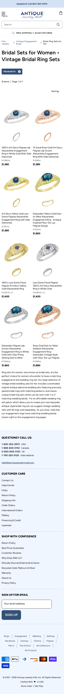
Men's (11, 645)
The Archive (25, 645)
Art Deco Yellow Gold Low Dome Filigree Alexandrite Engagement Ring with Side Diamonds (16, 218)
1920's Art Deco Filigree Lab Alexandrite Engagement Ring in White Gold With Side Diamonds (16, 152)
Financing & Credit (11, 520)
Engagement (21, 636)
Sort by (55, 91)
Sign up (11, 615)
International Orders (12, 510)
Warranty (6, 573)
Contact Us (7, 480)
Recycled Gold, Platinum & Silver (18, 568)
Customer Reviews (11, 553)
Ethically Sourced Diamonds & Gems (20, 563)
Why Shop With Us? (12, 558)
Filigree (49, 641)
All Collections (43, 645)
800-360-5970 (40, 4)
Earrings (24, 641)
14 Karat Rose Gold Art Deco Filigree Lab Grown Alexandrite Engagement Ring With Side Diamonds (47, 152)
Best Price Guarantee (13, 548)
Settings (51, 636)
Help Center (8, 485)
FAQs (5, 490)
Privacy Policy (9, 583)
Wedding (36, 636)
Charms (37, 641)
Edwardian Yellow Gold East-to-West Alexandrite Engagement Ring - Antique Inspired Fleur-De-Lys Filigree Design (47, 219)
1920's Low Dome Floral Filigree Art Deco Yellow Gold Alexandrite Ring (14, 285)
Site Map (38, 686)
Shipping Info (8, 500)
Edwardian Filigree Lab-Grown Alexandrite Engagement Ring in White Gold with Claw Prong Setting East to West (15, 351)
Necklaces (10, 641)
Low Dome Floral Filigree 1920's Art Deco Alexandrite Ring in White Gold (47, 285)
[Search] (58, 24)
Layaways (7, 525)
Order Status (8, 505)
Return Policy (8, 495)
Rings (6, 636)
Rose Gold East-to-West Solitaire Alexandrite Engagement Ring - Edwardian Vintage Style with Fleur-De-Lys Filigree (46, 351)
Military (5, 515)
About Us (6, 578)
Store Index (26, 686)
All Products (31, 650)
